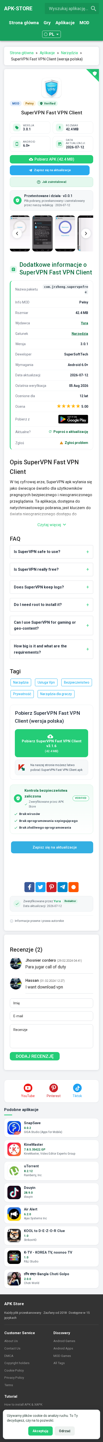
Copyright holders (16, 1363)
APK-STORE (18, 9)
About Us (11, 1341)
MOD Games (62, 1356)
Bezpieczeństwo (76, 682)
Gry (47, 22)
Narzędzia (80, 334)
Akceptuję (40, 1431)
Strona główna (24, 22)
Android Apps (63, 1348)
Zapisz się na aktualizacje (52, 170)
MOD (84, 22)
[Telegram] (62, 887)
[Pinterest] (51, 887)
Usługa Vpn (46, 682)
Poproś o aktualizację (70, 432)
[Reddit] (74, 887)
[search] (94, 8)
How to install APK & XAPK (23, 1404)
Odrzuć (64, 1431)
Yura (84, 323)
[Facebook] (29, 887)
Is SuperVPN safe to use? (37, 551)
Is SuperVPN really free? (36, 569)
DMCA (8, 1356)
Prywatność (22, 694)
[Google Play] (73, 419)
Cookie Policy (14, 1370)
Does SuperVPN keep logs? (39, 587)
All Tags (59, 1363)
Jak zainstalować (54, 182)
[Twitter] (40, 887)
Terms (8, 1385)
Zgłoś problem (76, 443)
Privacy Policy (14, 1377)
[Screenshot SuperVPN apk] (42, 233)
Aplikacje (65, 22)
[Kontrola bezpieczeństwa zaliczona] (92, 75)
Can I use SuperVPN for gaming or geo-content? (45, 625)
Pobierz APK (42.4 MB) (54, 159)
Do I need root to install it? (38, 604)
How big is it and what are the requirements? (40, 649)
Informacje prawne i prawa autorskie (39, 921)
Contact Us (12, 1348)
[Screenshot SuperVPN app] (65, 233)
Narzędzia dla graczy (56, 694)
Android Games (64, 1341)
